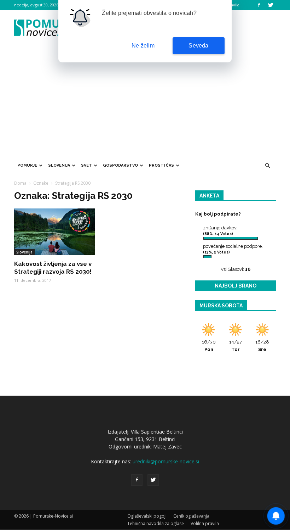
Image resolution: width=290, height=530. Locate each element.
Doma (20, 183)
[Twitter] (270, 5)
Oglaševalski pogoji (147, 516)
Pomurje (27, 165)
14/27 (235, 345)
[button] (267, 165)
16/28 (262, 345)
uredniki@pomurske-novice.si (166, 461)
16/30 (209, 345)
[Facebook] (259, 5)
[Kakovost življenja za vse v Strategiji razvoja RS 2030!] (54, 231)
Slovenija (59, 165)
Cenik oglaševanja (191, 516)
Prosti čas (161, 165)
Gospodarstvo (120, 165)
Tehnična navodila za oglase (155, 523)
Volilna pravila (205, 523)
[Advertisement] (145, 104)
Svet (86, 165)
